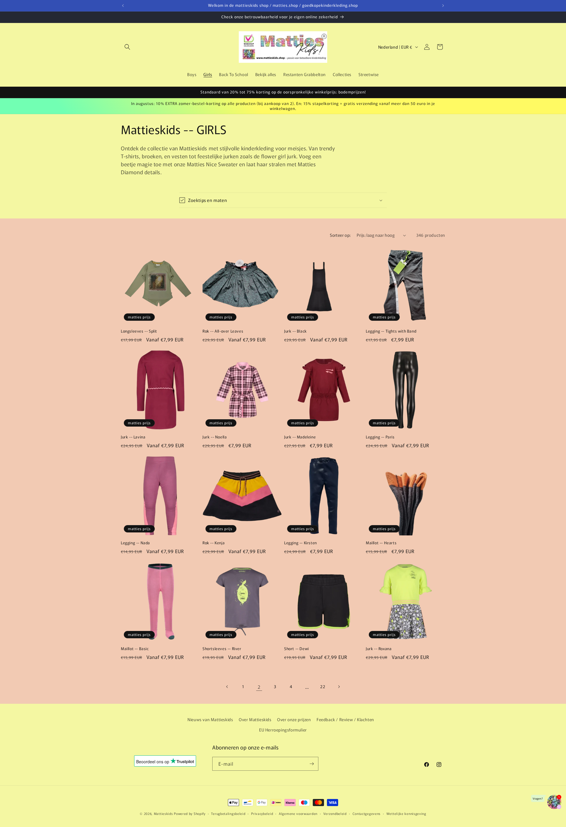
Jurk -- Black (295, 331)
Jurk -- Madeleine (300, 437)
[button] (127, 46)
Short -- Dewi (296, 648)
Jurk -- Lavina (133, 437)
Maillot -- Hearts (381, 542)
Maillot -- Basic (135, 648)
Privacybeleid (262, 813)
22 (322, 686)
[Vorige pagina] (227, 686)
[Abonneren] (311, 764)
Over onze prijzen (294, 719)
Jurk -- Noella (215, 437)
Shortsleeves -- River (222, 648)
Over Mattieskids (255, 719)
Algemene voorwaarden (298, 813)
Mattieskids (163, 813)
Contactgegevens (367, 813)
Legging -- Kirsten (300, 542)
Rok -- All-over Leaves (223, 331)
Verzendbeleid (335, 813)
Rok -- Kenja (214, 542)
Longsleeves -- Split (139, 331)
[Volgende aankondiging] (443, 5)
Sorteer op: (340, 235)
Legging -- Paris (380, 437)
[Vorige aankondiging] (122, 5)
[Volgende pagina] (338, 686)
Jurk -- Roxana (378, 648)
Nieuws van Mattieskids (210, 719)
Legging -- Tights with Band (391, 331)
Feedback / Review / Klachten (345, 719)
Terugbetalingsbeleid (228, 813)
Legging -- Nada (135, 542)
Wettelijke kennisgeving (406, 813)
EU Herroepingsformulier (283, 730)
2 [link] (259, 686)
